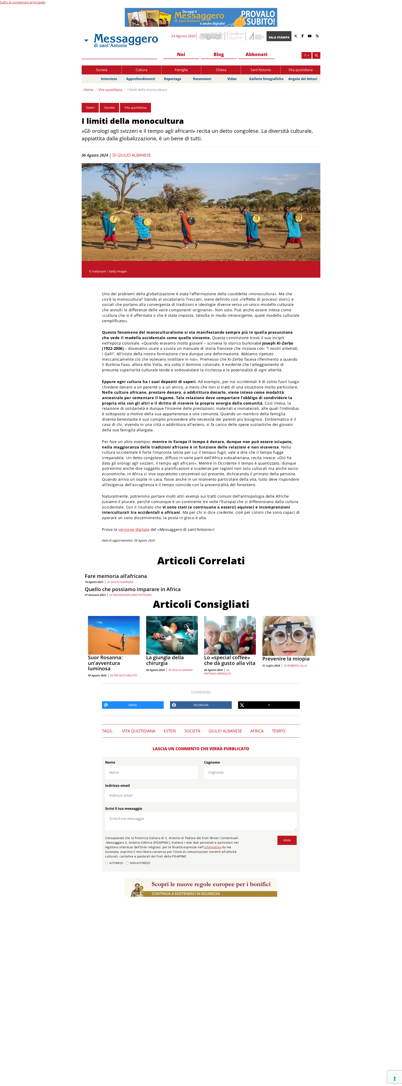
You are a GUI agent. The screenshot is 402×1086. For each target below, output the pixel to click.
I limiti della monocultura (147, 89)
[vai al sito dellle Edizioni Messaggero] (256, 36)
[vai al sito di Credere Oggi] (236, 36)
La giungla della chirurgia (165, 660)
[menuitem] (181, 54)
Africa (257, 731)
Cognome (212, 762)
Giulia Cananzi (182, 670)
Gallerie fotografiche (266, 79)
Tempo (278, 731)
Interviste (109, 79)
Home (88, 89)
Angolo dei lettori (302, 79)
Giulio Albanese (134, 155)
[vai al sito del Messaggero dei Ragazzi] (211, 36)
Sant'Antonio (261, 70)
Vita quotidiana (301, 70)
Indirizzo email (117, 785)
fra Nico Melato (125, 675)
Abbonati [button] (256, 54)
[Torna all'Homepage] (126, 40)
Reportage (172, 79)
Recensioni (202, 79)
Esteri (90, 107)
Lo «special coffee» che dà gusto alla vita (229, 660)
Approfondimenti (140, 79)
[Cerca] (316, 55)
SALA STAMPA (279, 37)
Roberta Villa (297, 665)
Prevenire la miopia (286, 658)
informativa (212, 847)
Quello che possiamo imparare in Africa (133, 589)
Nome (110, 762)
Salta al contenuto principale (22, 2)
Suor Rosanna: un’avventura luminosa (105, 663)
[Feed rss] (317, 36)
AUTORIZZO (116, 863)
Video (232, 79)
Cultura (141, 70)
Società (101, 70)
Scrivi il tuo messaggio (123, 808)
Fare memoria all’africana (116, 575)
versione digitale (133, 529)
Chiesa (221, 70)
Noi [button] (181, 54)
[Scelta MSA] (86, 40)
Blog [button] (219, 54)
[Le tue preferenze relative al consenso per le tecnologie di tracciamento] (395, 1079)
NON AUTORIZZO (140, 863)
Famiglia (181, 70)
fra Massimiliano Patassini (132, 595)
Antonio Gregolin (217, 673)
